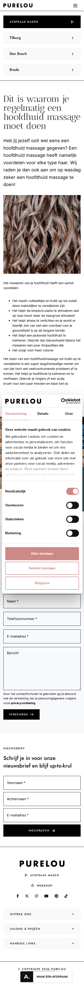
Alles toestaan (42, 553)
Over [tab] (69, 413)
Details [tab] (42, 413)
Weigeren (42, 583)
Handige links (22, 943)
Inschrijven (39, 831)
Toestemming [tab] (15, 413)
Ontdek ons (20, 914)
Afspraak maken (24, 22)
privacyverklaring (23, 703)
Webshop (45, 885)
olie (61, 345)
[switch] (72, 505)
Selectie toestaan (42, 568)
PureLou (58, 969)
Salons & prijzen (25, 929)
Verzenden (18, 714)
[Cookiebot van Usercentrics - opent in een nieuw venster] (61, 401)
